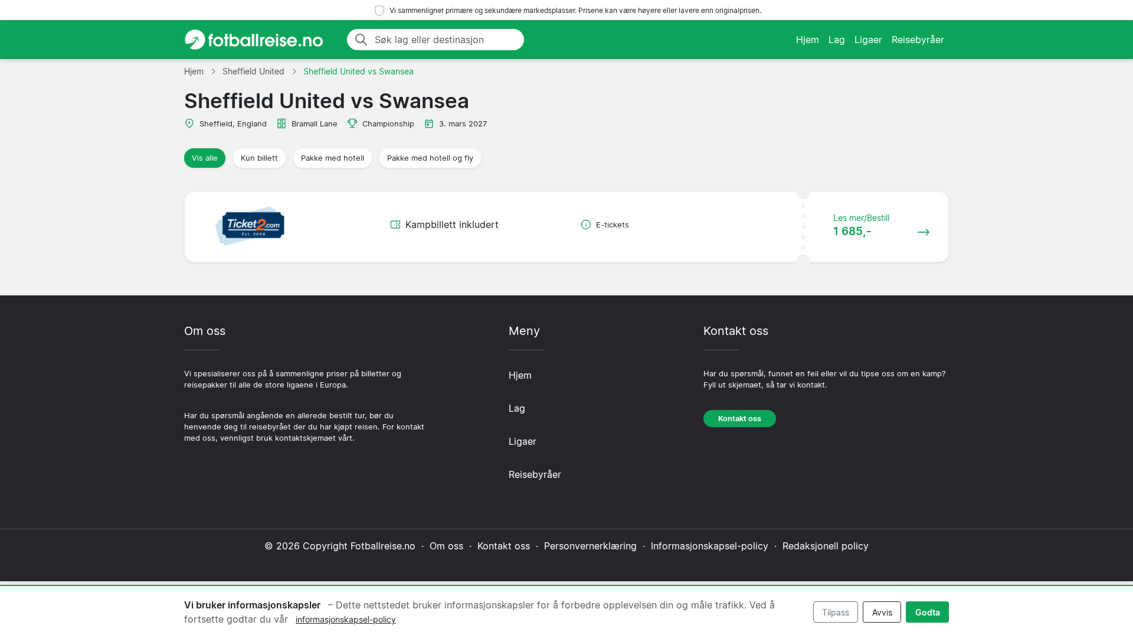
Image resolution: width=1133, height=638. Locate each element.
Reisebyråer (918, 39)
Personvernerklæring (590, 546)
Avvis (882, 612)
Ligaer (868, 39)
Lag (837, 39)
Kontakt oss (739, 418)
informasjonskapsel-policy (346, 619)
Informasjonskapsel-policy (709, 546)
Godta (927, 612)
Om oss (446, 546)
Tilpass (835, 612)
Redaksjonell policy (825, 546)
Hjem (807, 39)
